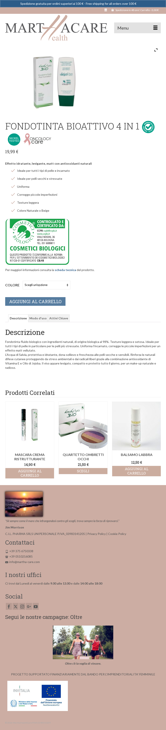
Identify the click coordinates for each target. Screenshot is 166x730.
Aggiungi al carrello (35, 301)
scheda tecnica (65, 270)
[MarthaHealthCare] (83, 28)
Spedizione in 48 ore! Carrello (137, 10)
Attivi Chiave (58, 318)
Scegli (34, 471)
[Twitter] (16, 606)
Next (157, 440)
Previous (9, 440)
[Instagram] (22, 606)
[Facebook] (9, 606)
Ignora (141, 3)
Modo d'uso (38, 318)
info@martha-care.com (24, 562)
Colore (12, 285)
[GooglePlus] (29, 606)
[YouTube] (36, 606)
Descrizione (18, 318)
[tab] (18, 318)
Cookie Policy (117, 534)
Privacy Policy (96, 534)
